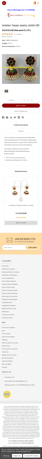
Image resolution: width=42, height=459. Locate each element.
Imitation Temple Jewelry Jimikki (21, 205)
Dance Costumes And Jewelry (23, 441)
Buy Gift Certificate (7, 358)
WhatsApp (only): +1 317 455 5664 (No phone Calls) (19, 385)
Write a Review (7, 37)
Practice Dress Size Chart (9, 349)
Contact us (5, 352)
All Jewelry (5, 266)
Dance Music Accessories (9, 296)
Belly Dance (5, 311)
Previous (2, 201)
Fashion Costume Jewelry (10, 290)
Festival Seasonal (7, 318)
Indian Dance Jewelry (8, 269)
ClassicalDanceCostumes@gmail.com (15, 381)
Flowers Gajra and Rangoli (10, 284)
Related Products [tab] (21, 171)
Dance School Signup (8, 337)
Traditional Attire (7, 302)
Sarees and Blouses (8, 278)
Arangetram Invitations (9, 305)
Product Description (21, 125)
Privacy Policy (6, 334)
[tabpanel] (21, 201)
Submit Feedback (7, 361)
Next (39, 201)
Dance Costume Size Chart (10, 343)
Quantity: (12, 100)
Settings (6, 456)
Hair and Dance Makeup (9, 281)
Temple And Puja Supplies (10, 299)
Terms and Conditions (8, 327)
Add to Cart (21, 223)
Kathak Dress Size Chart (9, 355)
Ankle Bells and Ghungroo (9, 275)
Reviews (21, 131)
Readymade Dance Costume (10, 272)
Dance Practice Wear (8, 287)
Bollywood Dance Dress (9, 308)
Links (3, 330)
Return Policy (6, 346)
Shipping (4, 340)
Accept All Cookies (32, 456)
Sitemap (4, 367)
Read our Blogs (6, 364)
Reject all (17, 456)
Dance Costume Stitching (9, 293)
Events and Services (8, 315)
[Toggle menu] (4, 3)
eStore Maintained (14, 443)
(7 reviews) (18, 34)
